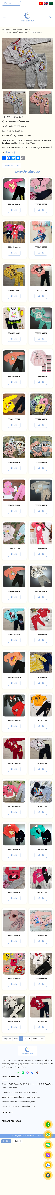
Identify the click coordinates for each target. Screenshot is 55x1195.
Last (41, 1039)
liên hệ (14, 210)
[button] (41, 3)
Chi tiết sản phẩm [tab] (11, 165)
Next (35, 1039)
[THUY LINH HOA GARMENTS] (27, 17)
